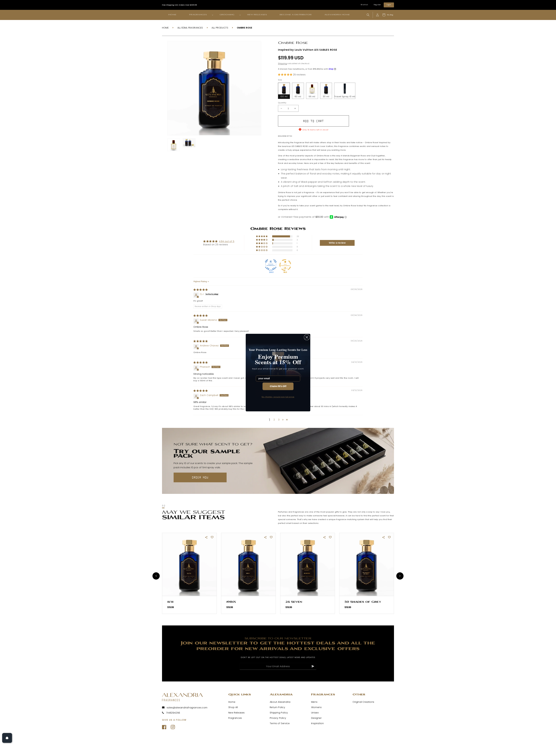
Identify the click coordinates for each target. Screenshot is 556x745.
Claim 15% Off (278, 386)
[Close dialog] (306, 337)
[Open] (7, 738)
